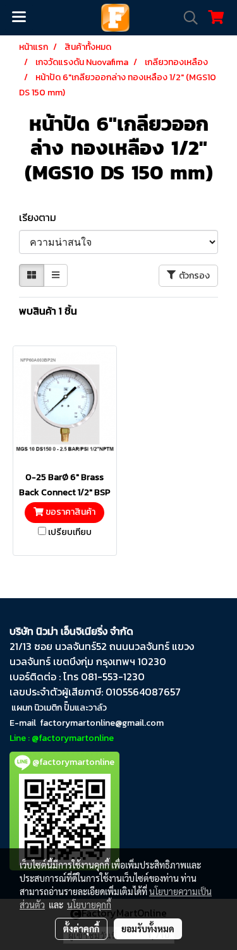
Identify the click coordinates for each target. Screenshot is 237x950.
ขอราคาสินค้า (69, 512)
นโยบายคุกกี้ (89, 904)
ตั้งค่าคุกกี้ (81, 928)
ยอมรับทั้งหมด (147, 928)
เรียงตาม (41, 217)
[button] (186, 18)
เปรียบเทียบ (70, 532)
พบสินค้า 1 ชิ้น (48, 310)
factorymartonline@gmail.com (102, 723)
